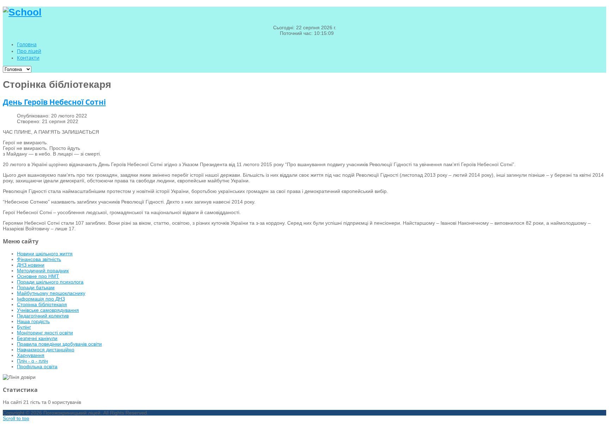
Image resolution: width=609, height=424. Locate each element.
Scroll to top (16, 418)
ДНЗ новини (30, 265)
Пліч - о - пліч (32, 361)
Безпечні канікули (37, 338)
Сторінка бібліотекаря (42, 304)
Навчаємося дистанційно (45, 349)
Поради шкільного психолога (50, 282)
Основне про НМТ (38, 276)
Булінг (24, 327)
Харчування (30, 355)
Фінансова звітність (39, 259)
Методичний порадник (43, 270)
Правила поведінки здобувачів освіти (59, 344)
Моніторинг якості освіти (45, 332)
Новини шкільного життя (45, 253)
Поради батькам (36, 287)
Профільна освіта (37, 366)
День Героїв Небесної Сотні (54, 102)
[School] (22, 12)
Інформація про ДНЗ (41, 299)
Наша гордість (33, 321)
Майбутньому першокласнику (51, 293)
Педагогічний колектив (43, 316)
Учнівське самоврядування (48, 310)
